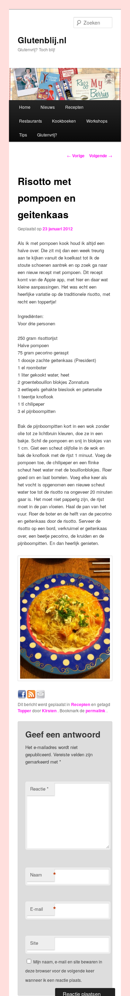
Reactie (39, 788)
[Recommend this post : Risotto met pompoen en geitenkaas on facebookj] (22, 696)
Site (34, 943)
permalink (96, 710)
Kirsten (50, 710)
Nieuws (48, 107)
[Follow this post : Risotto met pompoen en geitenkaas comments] (31, 696)
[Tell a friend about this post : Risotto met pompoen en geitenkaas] (40, 696)
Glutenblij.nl (42, 40)
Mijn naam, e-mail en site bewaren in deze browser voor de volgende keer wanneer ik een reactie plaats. (63, 971)
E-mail (42, 909)
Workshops (96, 121)
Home (25, 107)
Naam (42, 874)
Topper (24, 710)
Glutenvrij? (47, 135)
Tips (23, 135)
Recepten (74, 107)
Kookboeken (64, 121)
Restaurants (30, 121)
